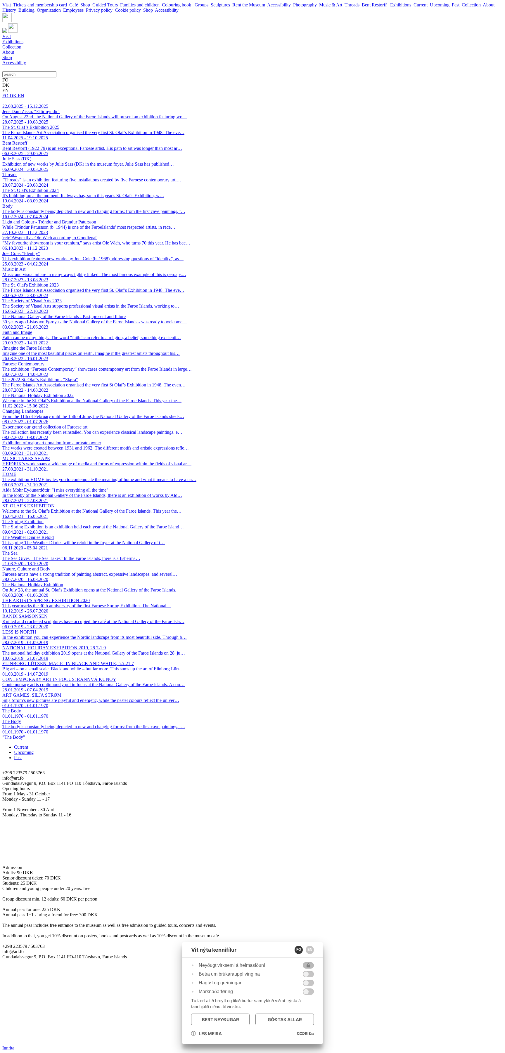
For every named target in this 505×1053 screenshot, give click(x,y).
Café (74, 4)
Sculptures (221, 4)
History (10, 10)
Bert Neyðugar (220, 1019)
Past (457, 4)
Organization (50, 10)
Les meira (210, 1033)
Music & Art (332, 4)
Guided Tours (106, 4)
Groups (203, 4)
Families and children (141, 4)
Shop (86, 4)
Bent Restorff (376, 4)
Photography (306, 4)
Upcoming (441, 4)
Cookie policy (129, 10)
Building (27, 10)
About (489, 4)
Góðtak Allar (285, 1019)
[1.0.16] (305, 1033)
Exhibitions (402, 4)
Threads (353, 4)
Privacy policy (100, 10)
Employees (74, 10)
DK (14, 95)
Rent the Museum (249, 4)
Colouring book (178, 4)
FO (6, 95)
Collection (472, 4)
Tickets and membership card (41, 4)
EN (21, 95)
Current (422, 4)
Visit (7, 4)
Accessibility (280, 4)
